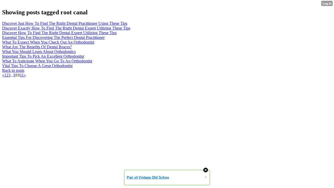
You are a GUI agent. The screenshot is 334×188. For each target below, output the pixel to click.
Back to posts (13, 70)
